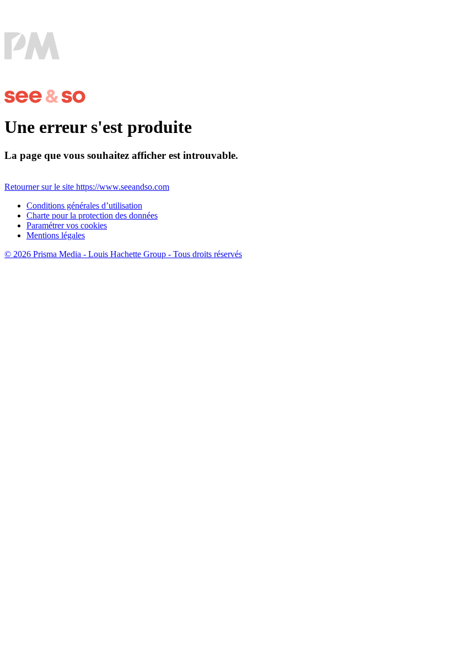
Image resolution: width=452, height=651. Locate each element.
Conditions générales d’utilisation (84, 205)
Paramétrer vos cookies (66, 225)
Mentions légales (55, 235)
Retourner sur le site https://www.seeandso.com (86, 186)
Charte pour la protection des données (92, 215)
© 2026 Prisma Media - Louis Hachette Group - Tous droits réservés (123, 254)
